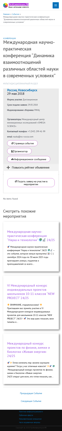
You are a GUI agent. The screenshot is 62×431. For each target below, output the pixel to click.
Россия (12, 90)
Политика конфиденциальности (31, 411)
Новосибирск (27, 90)
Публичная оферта (26, 415)
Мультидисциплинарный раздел (20, 83)
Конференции (9, 38)
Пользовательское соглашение (30, 419)
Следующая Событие (31, 401)
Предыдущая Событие (31, 393)
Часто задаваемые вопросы (29, 422)
